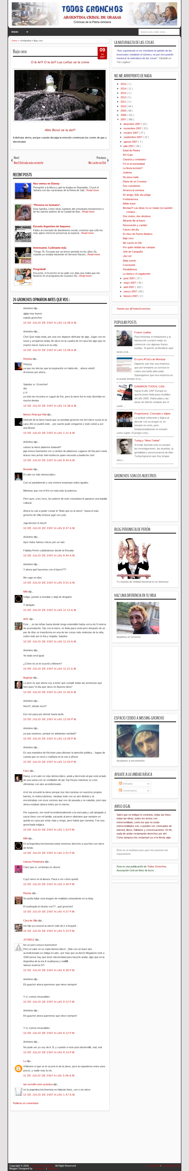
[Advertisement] (94, 1139)
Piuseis (27, 893)
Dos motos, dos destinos (137, 216)
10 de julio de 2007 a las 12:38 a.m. (50, 405)
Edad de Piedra (131, 150)
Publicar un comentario (25, 1103)
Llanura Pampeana (34, 861)
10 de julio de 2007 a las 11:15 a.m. (50, 641)
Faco (26, 770)
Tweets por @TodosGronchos (134, 308)
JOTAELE (29, 939)
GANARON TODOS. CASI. (149, 386)
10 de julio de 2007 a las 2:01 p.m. (49, 853)
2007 (124, 119)
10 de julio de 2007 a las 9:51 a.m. (49, 582)
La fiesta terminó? (133, 168)
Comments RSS (171, 1165)
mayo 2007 (130, 282)
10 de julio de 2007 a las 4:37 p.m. (49, 911)
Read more (92, 190)
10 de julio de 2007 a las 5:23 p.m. (49, 930)
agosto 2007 (131, 141)
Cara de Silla (30, 920)
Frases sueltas (142, 332)
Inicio (15, 31)
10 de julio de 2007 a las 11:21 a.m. (50, 668)
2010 (124, 106)
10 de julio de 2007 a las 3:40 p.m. (49, 884)
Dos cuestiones (131, 185)
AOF (26, 619)
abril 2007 (129, 287)
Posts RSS (153, 1165)
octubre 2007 (131, 132)
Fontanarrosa (130, 199)
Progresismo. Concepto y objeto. (152, 413)
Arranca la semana (133, 190)
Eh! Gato (128, 154)
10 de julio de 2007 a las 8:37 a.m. (49, 528)
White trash (129, 203)
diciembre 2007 (132, 124)
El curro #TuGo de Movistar (149, 359)
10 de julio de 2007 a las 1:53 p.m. (49, 829)
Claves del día (131, 229)
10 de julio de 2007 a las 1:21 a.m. (49, 433)
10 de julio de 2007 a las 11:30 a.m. (50, 692)
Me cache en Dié (132, 243)
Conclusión (129, 265)
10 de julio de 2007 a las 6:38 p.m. (49, 970)
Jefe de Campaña (133, 251)
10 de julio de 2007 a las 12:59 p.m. (50, 761)
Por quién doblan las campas (139, 247)
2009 (124, 110)
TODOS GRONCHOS (42, 1165)
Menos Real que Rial (35, 414)
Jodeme (127, 172)
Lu (25, 1061)
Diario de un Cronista (134, 181)
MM (25, 591)
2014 (124, 88)
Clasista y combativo (134, 159)
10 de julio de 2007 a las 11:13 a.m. (50, 610)
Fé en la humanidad (134, 163)
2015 (124, 84)
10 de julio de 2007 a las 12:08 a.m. (50, 322)
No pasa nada (131, 177)
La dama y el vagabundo (136, 273)
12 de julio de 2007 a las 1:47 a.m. (49, 1094)
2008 (124, 115)
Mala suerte (129, 260)
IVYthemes (39, 1168)
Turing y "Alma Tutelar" (147, 440)
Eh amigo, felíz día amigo (137, 194)
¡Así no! (127, 256)
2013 (124, 93)
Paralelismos (130, 269)
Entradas (127, 783)
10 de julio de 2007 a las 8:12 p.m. (49, 1001)
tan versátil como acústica (38, 1084)
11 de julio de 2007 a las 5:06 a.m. (49, 1075)
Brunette (28, 469)
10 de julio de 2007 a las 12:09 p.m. (50, 738)
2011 (124, 101)
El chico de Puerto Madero (137, 234)
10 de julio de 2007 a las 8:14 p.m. (49, 1052)
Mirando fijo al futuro (134, 220)
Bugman (28, 677)
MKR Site (52, 1168)
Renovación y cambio (135, 225)
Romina (27, 358)
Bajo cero (20, 51)
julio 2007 (129, 146)
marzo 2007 (131, 291)
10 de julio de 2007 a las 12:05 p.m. (50, 719)
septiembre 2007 (133, 137)
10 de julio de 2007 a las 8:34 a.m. (49, 460)
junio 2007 (130, 278)
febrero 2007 (131, 296)
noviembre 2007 (133, 128)
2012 (124, 97)
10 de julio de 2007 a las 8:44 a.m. (49, 555)
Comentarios (129, 790)
